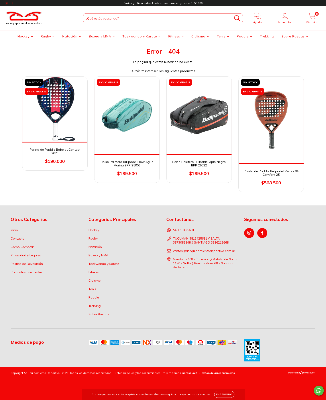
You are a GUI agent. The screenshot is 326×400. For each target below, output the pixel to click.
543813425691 (183, 230)
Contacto (17, 238)
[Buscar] (237, 18)
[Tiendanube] (301, 373)
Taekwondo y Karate (140, 36)
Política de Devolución (27, 264)
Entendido (224, 394)
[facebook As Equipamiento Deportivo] (13, 3)
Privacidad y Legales (26, 255)
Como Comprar (22, 247)
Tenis (222, 36)
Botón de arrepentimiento (218, 373)
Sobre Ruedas (293, 36)
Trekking (267, 36)
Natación (70, 36)
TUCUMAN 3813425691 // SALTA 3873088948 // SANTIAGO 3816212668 (201, 240)
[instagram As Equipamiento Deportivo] (6, 3)
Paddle (243, 36)
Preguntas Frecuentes (27, 272)
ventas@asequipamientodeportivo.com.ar (204, 251)
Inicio (14, 230)
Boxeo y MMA (100, 36)
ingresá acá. (190, 373)
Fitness (174, 36)
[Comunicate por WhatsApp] (319, 391)
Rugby (46, 36)
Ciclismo (198, 36)
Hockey (24, 36)
